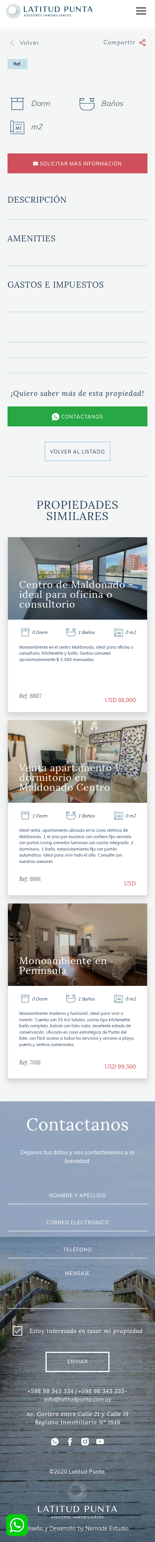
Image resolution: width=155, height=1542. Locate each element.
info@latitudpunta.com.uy (77, 1399)
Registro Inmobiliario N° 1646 (77, 1422)
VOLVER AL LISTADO (77, 452)
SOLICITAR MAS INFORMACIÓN (80, 164)
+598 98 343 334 (50, 1391)
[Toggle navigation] (141, 11)
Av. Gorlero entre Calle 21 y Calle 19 (77, 1414)
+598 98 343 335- (103, 1391)
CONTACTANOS (81, 417)
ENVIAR (77, 1362)
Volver (30, 42)
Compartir (119, 42)
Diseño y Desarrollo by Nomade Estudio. (77, 1528)
